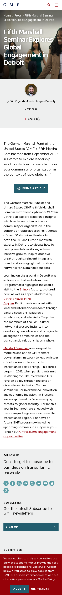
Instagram (32, 483)
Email (45, 483)
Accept (19, 588)
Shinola (25, 289)
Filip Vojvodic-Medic (22, 101)
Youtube (25, 483)
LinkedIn (19, 483)
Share (31, 118)
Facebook (12, 483)
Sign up (12, 526)
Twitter (6, 483)
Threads (6, 490)
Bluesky (51, 483)
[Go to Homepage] (11, 5)
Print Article (33, 188)
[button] (49, 5)
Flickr (38, 483)
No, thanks (40, 589)
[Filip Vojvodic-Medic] (31, 90)
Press (18, 15)
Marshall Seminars (16, 348)
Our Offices (12, 550)
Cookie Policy (46, 579)
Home (7, 15)
